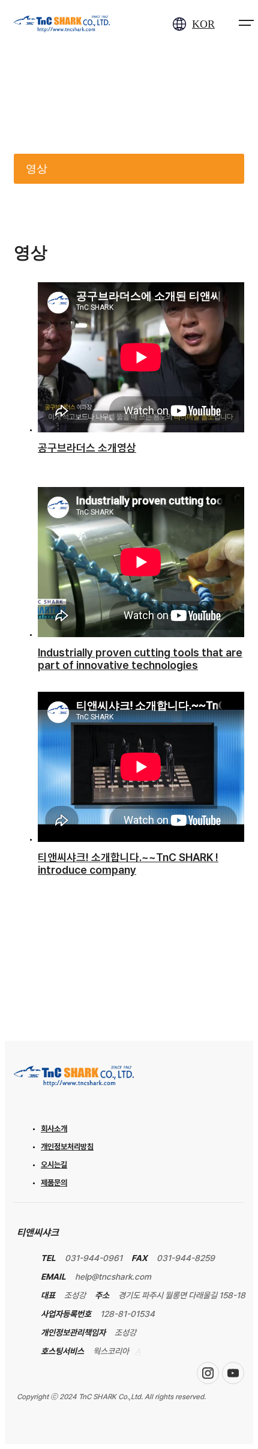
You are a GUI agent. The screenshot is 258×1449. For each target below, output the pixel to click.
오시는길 (54, 1164)
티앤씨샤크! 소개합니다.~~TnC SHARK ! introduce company (128, 863)
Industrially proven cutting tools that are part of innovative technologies (140, 658)
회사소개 (54, 1128)
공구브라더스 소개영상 (87, 447)
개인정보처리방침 (67, 1146)
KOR (203, 24)
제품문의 (54, 1182)
